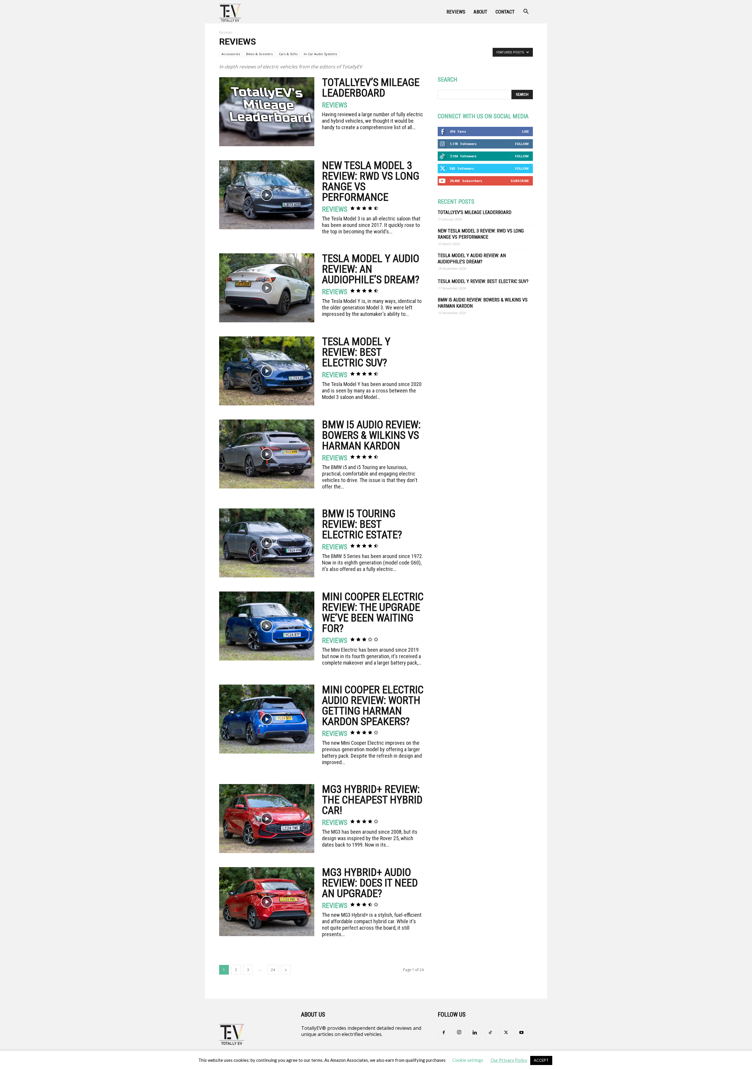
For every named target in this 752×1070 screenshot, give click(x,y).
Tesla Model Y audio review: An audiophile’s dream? (370, 269)
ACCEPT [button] (541, 1060)
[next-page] (286, 970)
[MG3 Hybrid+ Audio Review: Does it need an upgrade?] (266, 901)
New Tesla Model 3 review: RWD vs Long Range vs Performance (370, 181)
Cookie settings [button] (467, 1060)
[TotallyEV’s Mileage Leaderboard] (266, 111)
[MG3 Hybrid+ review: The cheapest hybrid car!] (266, 818)
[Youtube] (521, 1033)
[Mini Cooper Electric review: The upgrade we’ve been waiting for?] (266, 626)
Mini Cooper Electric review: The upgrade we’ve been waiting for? (373, 613)
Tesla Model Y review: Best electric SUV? (356, 352)
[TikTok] (490, 1033)
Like (525, 131)
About (480, 12)
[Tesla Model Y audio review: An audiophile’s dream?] (266, 287)
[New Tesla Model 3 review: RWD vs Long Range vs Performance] (266, 194)
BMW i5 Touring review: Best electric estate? (362, 524)
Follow (522, 143)
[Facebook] (443, 1033)
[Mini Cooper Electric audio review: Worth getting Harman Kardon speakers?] (266, 719)
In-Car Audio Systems (320, 54)
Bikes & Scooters (259, 54)
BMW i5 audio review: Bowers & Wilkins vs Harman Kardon (371, 435)
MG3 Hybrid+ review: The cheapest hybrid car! (372, 800)
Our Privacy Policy (509, 1060)
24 (273, 969)
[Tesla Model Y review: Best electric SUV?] (266, 370)
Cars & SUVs (288, 54)
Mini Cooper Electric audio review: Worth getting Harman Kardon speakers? (373, 706)
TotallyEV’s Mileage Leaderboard (370, 87)
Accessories (230, 54)
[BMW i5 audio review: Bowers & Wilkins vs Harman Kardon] (266, 453)
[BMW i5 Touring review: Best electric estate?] (266, 542)
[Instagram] (459, 1032)
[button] (526, 12)
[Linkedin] (475, 1033)
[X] (506, 1033)
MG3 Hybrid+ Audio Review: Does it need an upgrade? (370, 883)
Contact (505, 12)
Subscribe (520, 180)
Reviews (455, 12)
